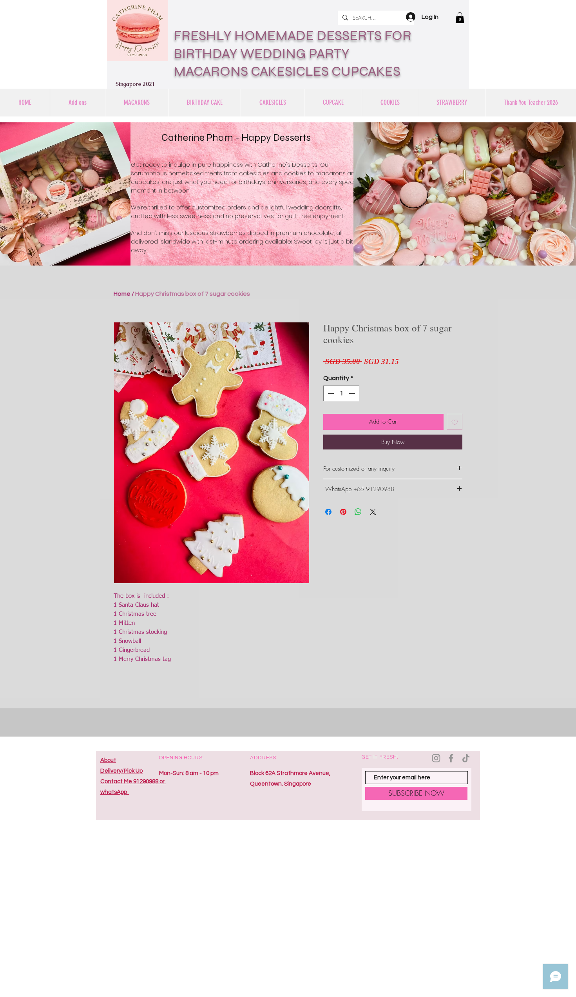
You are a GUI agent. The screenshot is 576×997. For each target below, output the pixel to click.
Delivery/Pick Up (121, 771)
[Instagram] (436, 758)
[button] (459, 17)
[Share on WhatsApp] (358, 512)
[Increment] (352, 393)
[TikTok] (465, 758)
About (108, 760)
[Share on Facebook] (328, 512)
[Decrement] (329, 393)
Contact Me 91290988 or (133, 781)
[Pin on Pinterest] (343, 512)
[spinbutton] (341, 393)
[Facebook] (451, 758)
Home (122, 294)
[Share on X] (373, 512)
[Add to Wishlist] (455, 422)
